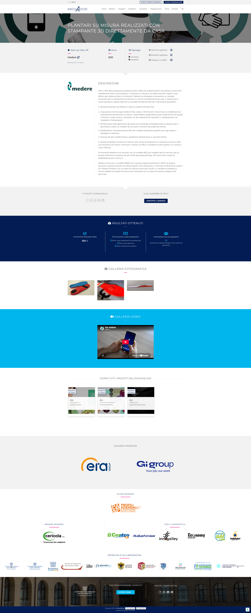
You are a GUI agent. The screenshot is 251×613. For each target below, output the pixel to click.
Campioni (143, 9)
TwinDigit (132, 610)
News (167, 9)
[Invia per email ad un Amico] (95, 200)
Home (104, 9)
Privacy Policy (130, 608)
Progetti (121, 9)
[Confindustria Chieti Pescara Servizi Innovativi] (85, 591)
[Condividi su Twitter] (91, 200)
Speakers (132, 9)
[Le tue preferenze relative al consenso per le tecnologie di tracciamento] (247, 609)
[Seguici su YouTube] (74, 2)
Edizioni (112, 9)
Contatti (174, 9)
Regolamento (156, 9)
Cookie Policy (141, 608)
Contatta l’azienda (156, 201)
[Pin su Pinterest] (99, 200)
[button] (182, 9)
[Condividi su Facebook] (87, 200)
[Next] (186, 405)
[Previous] (65, 405)
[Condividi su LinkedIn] (103, 200)
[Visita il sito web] (78, 57)
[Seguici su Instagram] (70, 2)
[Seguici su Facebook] (68, 2)
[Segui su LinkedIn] (72, 2)
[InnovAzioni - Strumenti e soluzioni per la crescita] (77, 9)
